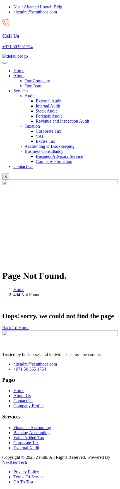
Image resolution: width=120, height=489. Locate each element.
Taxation (32, 126)
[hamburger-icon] (4, 63)
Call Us (10, 36)
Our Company (37, 80)
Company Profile (28, 405)
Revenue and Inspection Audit (62, 121)
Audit (30, 95)
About (19, 75)
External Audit (48, 101)
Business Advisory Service (59, 156)
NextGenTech (14, 462)
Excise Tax (45, 141)
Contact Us (23, 166)
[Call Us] (5, 25)
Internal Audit (48, 106)
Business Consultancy (44, 151)
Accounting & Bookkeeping (50, 146)
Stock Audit (46, 111)
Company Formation (54, 161)
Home (18, 70)
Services (20, 90)
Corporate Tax (48, 131)
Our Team (33, 85)
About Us (22, 395)
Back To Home (15, 327)
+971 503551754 (17, 46)
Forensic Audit (49, 116)
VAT (40, 136)
